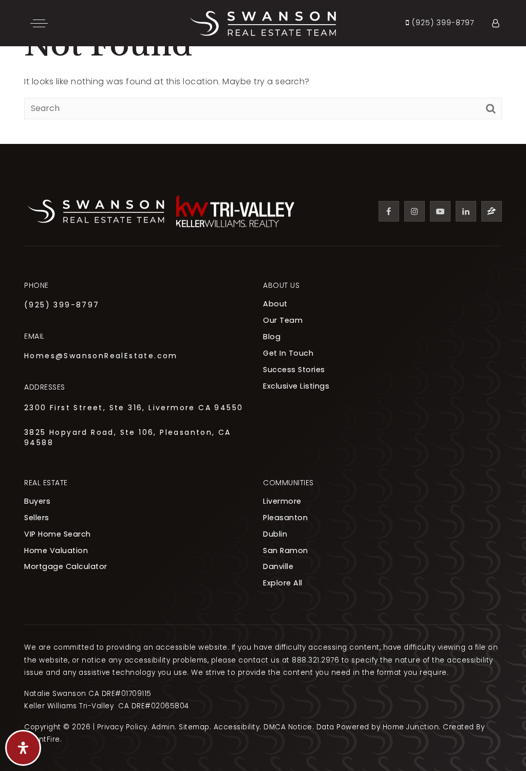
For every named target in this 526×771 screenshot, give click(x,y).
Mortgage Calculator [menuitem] (65, 566)
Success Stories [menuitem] (294, 369)
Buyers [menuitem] (37, 501)
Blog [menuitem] (271, 337)
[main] (263, 72)
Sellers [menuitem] (36, 517)
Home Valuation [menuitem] (56, 550)
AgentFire (42, 739)
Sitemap (194, 727)
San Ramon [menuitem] (285, 550)
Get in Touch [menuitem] (288, 353)
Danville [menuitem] (278, 566)
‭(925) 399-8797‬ (441, 23)
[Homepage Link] (263, 22)
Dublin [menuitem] (275, 534)
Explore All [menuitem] (283, 583)
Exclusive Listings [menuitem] (296, 386)
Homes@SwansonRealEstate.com (101, 356)
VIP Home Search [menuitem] (57, 534)
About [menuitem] (275, 304)
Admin (163, 727)
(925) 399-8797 (62, 305)
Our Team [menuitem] (283, 320)
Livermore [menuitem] (282, 501)
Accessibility (237, 727)
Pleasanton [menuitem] (285, 517)
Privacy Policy (122, 727)
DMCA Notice (288, 727)
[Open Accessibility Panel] (23, 748)
